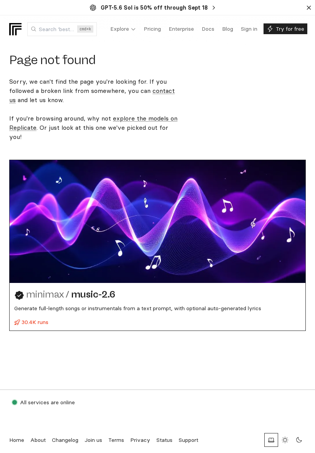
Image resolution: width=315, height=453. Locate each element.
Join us (93, 439)
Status (164, 439)
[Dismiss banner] (308, 7)
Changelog (65, 439)
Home (16, 439)
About (38, 439)
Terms (116, 439)
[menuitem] (123, 29)
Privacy (140, 439)
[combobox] (62, 29)
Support (188, 439)
